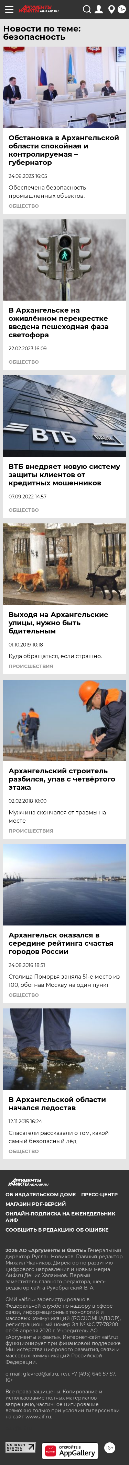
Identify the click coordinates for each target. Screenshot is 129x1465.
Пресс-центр (99, 1194)
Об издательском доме (41, 1194)
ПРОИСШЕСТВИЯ (31, 666)
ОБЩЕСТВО (24, 206)
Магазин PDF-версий (36, 1204)
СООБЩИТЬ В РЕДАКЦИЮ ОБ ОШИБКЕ (57, 1230)
